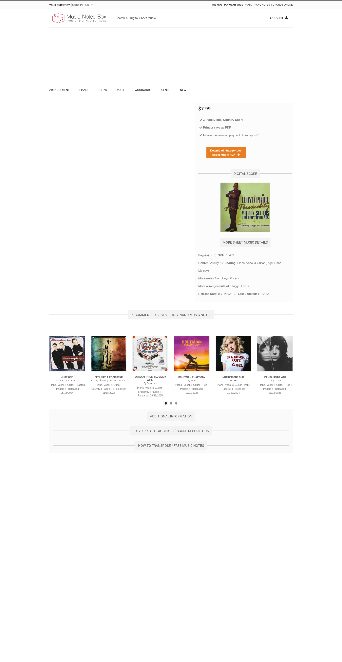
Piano (83, 89)
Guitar (102, 89)
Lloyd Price (229, 278)
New (183, 89)
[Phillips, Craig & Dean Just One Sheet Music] (67, 353)
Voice (121, 89)
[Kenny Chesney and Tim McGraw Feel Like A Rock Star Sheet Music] (108, 353)
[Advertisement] (171, 57)
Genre (165, 89)
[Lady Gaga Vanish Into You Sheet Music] (275, 353)
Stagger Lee (238, 286)
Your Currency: (60, 5)
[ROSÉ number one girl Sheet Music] (233, 353)
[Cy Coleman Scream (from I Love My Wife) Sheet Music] (150, 353)
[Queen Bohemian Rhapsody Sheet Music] (191, 353)
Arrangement (59, 89)
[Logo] (79, 18)
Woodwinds (143, 89)
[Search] (243, 18)
